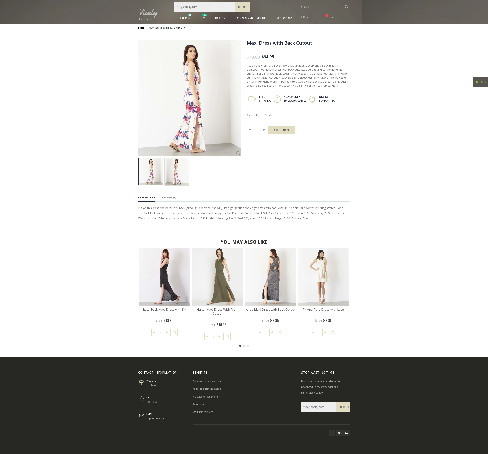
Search (346, 7)
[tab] (146, 198)
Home (141, 28)
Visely (147, 12)
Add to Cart (281, 130)
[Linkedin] (346, 433)
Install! (243, 7)
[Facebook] (332, 433)
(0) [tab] (169, 197)
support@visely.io (156, 418)
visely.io (151, 385)
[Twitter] (339, 433)
